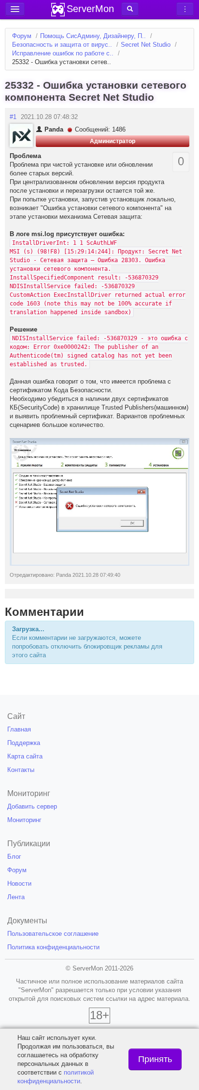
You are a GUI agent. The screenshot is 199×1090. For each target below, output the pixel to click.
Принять (155, 1059)
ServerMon (90, 8)
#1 (13, 116)
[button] (130, 9)
